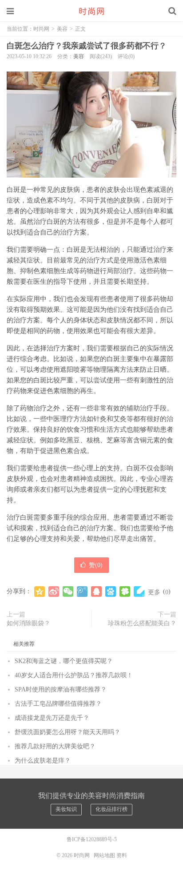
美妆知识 (66, 809)
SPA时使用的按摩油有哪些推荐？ (61, 689)
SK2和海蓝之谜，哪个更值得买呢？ (64, 661)
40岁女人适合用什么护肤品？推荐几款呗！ (74, 675)
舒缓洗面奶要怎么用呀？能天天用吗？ (67, 732)
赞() (96, 565)
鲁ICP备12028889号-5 (92, 839)
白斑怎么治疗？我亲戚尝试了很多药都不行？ (87, 45)
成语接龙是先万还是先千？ (52, 718)
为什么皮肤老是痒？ (43, 760)
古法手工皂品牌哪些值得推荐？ (58, 703)
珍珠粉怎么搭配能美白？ (142, 623)
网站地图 (104, 855)
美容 (62, 29)
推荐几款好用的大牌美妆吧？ (55, 746)
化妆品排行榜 (111, 809)
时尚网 (91, 11)
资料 (121, 855)
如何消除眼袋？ (28, 623)
